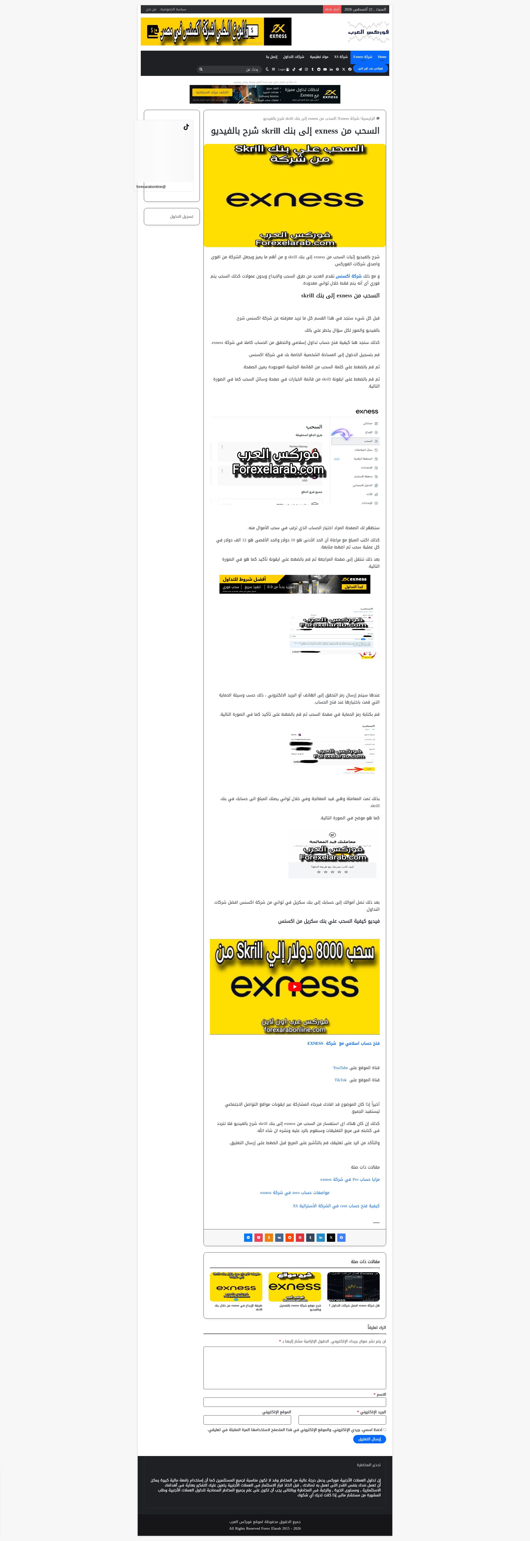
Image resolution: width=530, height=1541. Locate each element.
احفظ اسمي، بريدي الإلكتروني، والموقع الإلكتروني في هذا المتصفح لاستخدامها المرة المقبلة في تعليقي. (294, 1429)
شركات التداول (293, 57)
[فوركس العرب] (368, 32)
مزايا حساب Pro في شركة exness (350, 1179)
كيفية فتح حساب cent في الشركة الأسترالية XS (336, 1206)
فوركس (332, 1480)
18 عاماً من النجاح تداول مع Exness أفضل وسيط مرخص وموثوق (265, 82)
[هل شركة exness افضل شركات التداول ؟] (353, 1287)
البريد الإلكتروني (371, 1411)
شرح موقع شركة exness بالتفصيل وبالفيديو (300, 1307)
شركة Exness (362, 57)
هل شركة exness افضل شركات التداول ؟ (354, 1305)
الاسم (380, 1394)
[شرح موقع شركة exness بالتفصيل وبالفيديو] (295, 1287)
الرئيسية (368, 118)
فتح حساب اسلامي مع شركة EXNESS (343, 1043)
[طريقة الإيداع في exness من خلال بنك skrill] (236, 1287)
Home (382, 57)
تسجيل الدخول (181, 216)
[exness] (265, 95)
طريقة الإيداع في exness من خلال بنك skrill (238, 1307)
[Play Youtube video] (295, 986)
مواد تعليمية (319, 57)
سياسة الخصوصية (173, 9)
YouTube (340, 1068)
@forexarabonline (151, 187)
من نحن (151, 9)
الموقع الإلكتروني (276, 1411)
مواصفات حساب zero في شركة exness (294, 1192)
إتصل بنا (271, 57)
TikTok (341, 1080)
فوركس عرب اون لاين (370, 68)
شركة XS (341, 57)
